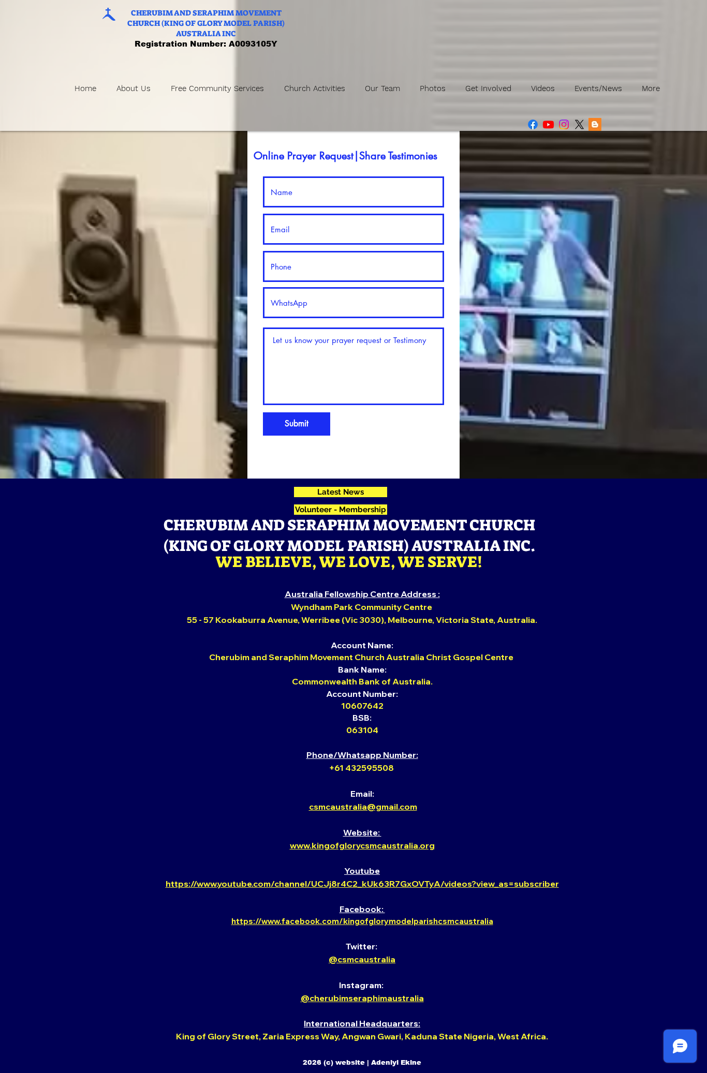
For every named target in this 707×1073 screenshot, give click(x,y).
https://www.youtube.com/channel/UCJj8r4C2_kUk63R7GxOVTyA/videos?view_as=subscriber (362, 883)
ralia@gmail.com (383, 806)
